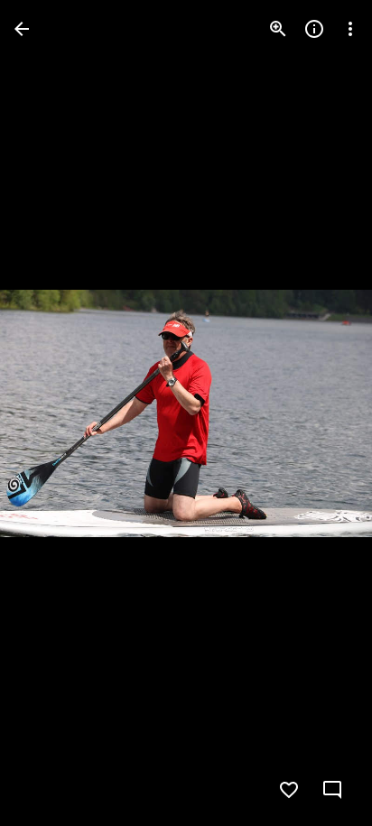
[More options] (350, 29)
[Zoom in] (278, 29)
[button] (50, 413)
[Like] (289, 790)
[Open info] (314, 29)
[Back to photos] (21, 29)
